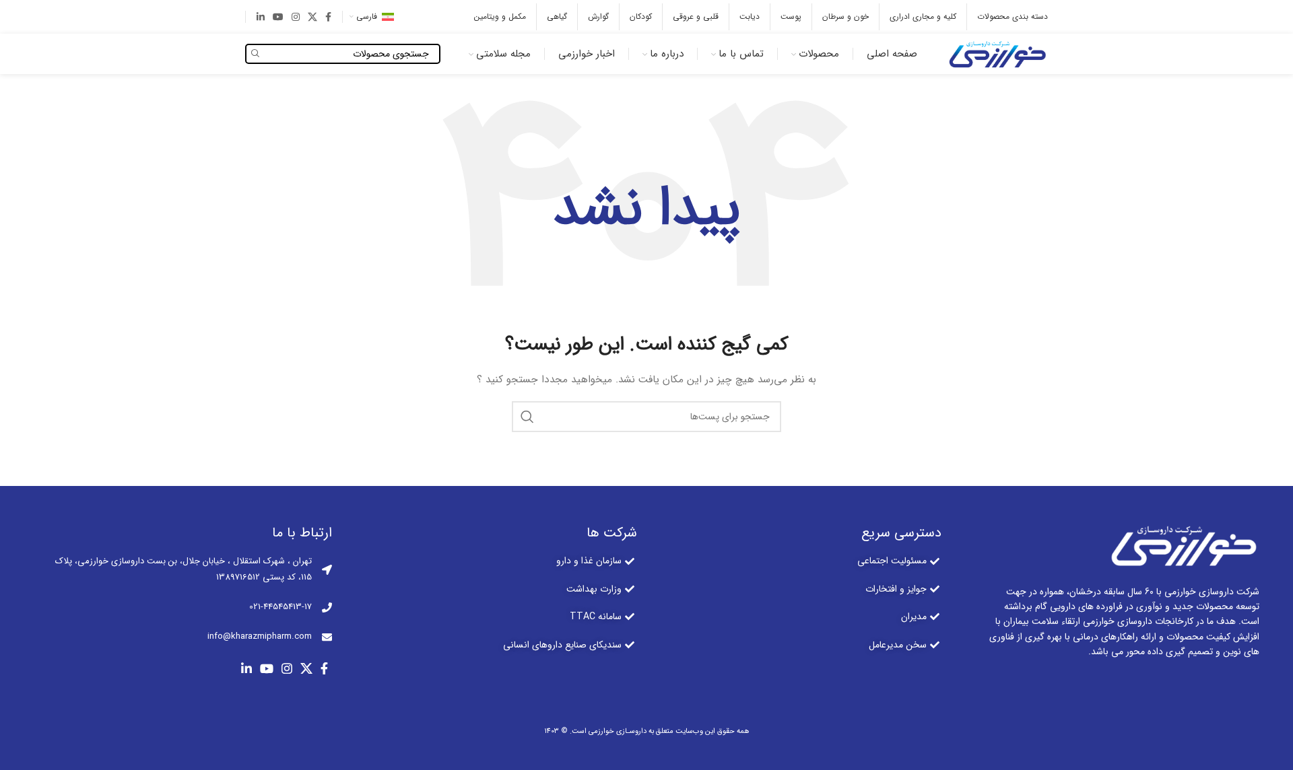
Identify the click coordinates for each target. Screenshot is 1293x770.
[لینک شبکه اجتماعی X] (312, 17)
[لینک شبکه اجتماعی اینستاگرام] (296, 17)
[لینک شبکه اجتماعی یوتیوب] (278, 17)
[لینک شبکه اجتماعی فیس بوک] (328, 17)
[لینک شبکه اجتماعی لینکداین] (261, 17)
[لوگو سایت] (996, 53)
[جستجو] (527, 416)
